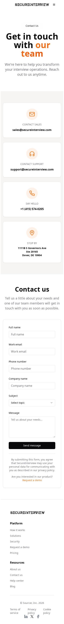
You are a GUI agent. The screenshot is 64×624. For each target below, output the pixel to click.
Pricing (14, 553)
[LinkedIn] (26, 616)
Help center (17, 580)
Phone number (17, 361)
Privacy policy (32, 611)
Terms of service (15, 611)
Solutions (15, 535)
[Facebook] (38, 616)
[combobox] (32, 402)
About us (15, 569)
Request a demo (32, 480)
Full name (14, 327)
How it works (17, 530)
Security (15, 541)
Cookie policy (47, 611)
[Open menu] (54, 4)
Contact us (16, 575)
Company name (18, 378)
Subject (13, 395)
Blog (12, 586)
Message (14, 413)
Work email (15, 344)
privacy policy (46, 470)
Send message (32, 445)
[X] (32, 616)
